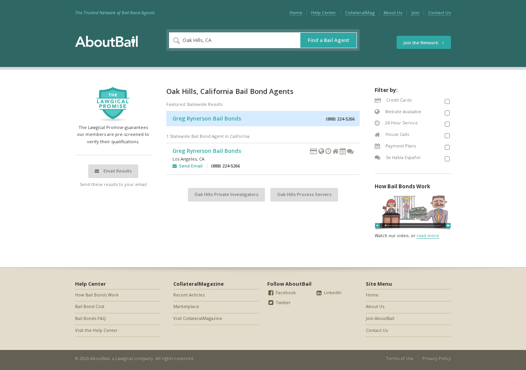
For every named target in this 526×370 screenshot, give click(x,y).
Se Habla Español (402, 157)
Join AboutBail (380, 318)
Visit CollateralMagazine (197, 318)
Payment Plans (400, 146)
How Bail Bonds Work (97, 295)
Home (296, 12)
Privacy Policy (436, 358)
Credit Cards (398, 100)
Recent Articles (188, 295)
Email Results (117, 171)
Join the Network (421, 42)
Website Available (402, 111)
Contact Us (439, 12)
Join (415, 12)
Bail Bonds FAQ (90, 318)
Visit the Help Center (96, 330)
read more (428, 235)
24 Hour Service (401, 123)
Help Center (323, 12)
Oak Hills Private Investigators (226, 194)
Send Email (190, 166)
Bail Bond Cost (89, 306)
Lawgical (124, 358)
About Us (393, 12)
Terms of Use (400, 358)
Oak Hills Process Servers (304, 194)
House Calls (396, 134)
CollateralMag (360, 12)
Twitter (283, 302)
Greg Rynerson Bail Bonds (207, 118)
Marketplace (186, 306)
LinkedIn (332, 292)
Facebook (285, 292)
